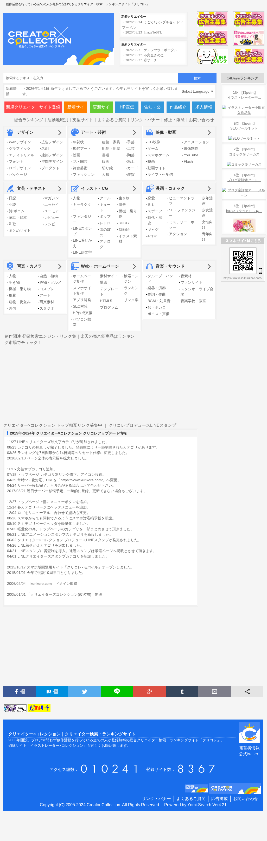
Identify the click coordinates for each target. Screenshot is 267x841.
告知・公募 (152, 109)
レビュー (51, 217)
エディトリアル (21, 155)
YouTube (191, 155)
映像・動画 (166, 132)
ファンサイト (191, 282)
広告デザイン (52, 142)
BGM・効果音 (159, 301)
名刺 (45, 148)
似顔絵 (124, 229)
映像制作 (191, 148)
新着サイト (75, 109)
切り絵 (107, 168)
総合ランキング (28, 120)
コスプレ (47, 289)
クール (105, 198)
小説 (12, 204)
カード (132, 168)
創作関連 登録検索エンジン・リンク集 (40, 336)
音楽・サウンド (170, 266)
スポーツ (155, 211)
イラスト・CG (94, 188)
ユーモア (51, 211)
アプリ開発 (82, 300)
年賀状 (78, 142)
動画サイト (157, 168)
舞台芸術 (80, 168)
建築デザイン (52, 155)
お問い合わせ (201, 120)
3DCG (124, 223)
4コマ (152, 236)
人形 (105, 174)
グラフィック (20, 148)
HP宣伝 (127, 107)
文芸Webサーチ (40, 708)
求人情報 (203, 107)
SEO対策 (80, 306)
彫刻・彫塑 (111, 148)
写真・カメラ (29, 266)
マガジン (51, 198)
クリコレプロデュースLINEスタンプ (142, 425)
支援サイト (82, 120)
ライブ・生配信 (160, 174)
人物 (76, 198)
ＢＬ (151, 204)
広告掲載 (219, 798)
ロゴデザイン (20, 168)
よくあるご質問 (111, 120)
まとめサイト (20, 230)
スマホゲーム (158, 155)
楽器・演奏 (157, 288)
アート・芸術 (93, 132)
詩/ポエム (16, 211)
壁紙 (103, 282)
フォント (16, 161)
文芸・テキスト (31, 188)
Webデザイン (20, 142)
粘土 (131, 161)
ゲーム (153, 148)
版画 (105, 161)
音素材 (186, 276)
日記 (12, 198)
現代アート (82, 148)
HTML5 (106, 301)
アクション (178, 234)
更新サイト (101, 109)
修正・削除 (174, 120)
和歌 (12, 224)
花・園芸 (80, 161)
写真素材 (47, 302)
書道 (105, 155)
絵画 (76, 155)
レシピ (49, 224)
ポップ (105, 216)
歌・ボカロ (157, 307)
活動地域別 (57, 120)
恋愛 (151, 198)
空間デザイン (52, 161)
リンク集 (131, 300)
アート (45, 295)
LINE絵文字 (82, 252)
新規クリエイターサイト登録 (33, 107)
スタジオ (47, 308)
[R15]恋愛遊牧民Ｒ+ (16, 708)
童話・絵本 (18, 217)
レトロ (105, 223)
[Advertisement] (200, 339)
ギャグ (153, 229)
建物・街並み (20, 302)
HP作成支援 (82, 313)
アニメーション (196, 142)
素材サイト (109, 276)
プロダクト (50, 168)
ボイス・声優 (158, 314)
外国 (12, 308)
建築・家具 (111, 142)
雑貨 (131, 174)
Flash (188, 161)
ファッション (84, 174)
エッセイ (51, 204)
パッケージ (18, 174)
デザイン (25, 132)
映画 (151, 161)
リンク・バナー (145, 120)
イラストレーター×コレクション (56, 745)
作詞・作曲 (157, 294)
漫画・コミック (170, 188)
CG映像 (154, 142)
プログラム (109, 307)
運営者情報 (249, 747)
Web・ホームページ (100, 266)
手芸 (131, 142)
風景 (122, 204)
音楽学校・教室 (193, 301)
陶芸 (131, 155)
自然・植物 (49, 276)
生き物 (124, 198)
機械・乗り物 (20, 289)
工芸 (131, 148)
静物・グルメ (50, 282)
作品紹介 (178, 107)
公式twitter (248, 754)
